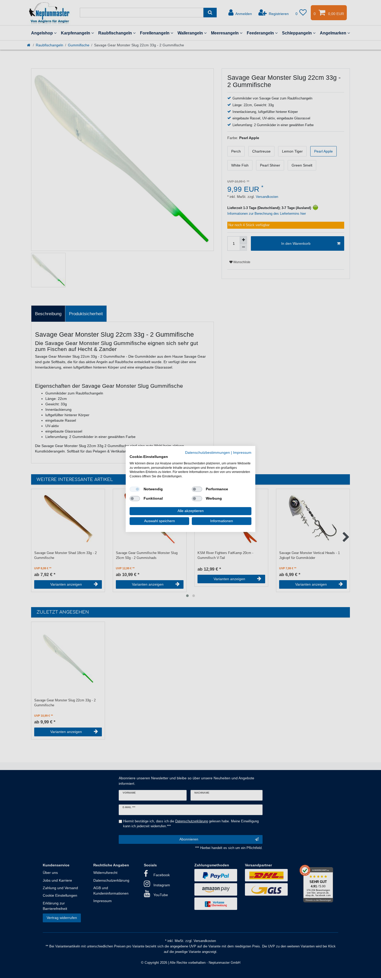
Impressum (242, 453)
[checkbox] (135, 489)
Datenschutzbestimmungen (207, 453)
